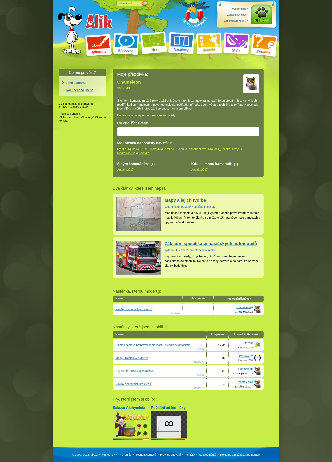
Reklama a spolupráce (240, 454)
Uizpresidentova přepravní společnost (152, 345)
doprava (176, 313)
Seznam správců (146, 454)
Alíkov (200, 348)
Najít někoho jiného (80, 90)
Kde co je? (108, 454)
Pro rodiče (125, 454)
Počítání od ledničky (168, 408)
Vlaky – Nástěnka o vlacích (131, 358)
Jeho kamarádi (76, 82)
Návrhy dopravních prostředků (133, 309)
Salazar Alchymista (129, 408)
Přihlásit (262, 21)
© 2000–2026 (85, 454)
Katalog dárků (207, 454)
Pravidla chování (170, 454)
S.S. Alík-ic (134, 371)
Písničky (190, 454)
